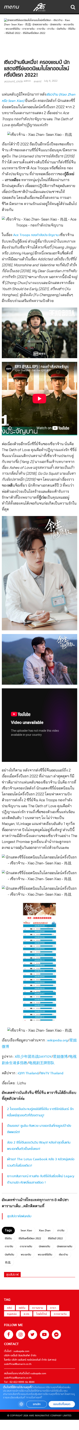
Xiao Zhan (44, 1231)
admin (27, 81)
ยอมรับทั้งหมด (61, 1404)
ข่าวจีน (60, 1231)
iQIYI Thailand (28, 1073)
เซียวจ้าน (63, 1255)
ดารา (53, 1308)
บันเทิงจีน (9, 1255)
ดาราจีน (9, 1247)
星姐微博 (60, 1057)
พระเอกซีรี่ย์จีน (45, 1255)
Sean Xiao (26, 1231)
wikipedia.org (57, 1040)
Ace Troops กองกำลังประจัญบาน (36, 235)
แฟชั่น (22, 1308)
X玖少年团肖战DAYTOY (33, 1057)
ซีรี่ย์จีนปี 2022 (55, 1239)
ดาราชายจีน (26, 1247)
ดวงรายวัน (60, 1314)
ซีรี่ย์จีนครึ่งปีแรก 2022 (30, 1239)
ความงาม (37, 1308)
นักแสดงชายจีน (64, 1247)
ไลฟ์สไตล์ (41, 1314)
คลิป (9, 1308)
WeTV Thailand (51, 1073)
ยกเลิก (37, 1404)
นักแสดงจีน (44, 1247)
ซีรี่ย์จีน (8, 1239)
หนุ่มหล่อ (12, 1314)
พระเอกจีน (26, 1255)
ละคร (26, 1314)
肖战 (8, 1263)
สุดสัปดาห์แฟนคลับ (19, 1216)
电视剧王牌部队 (41, 1063)
